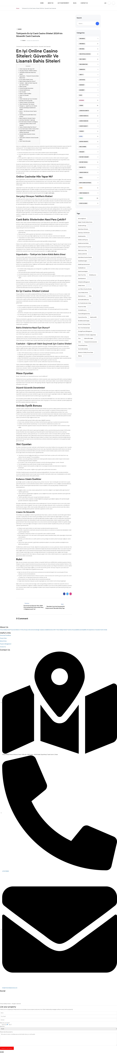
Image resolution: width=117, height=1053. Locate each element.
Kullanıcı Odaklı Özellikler (25, 93)
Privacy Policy (3, 638)
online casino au (83, 172)
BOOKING (81, 100)
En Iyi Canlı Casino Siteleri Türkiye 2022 (29, 129)
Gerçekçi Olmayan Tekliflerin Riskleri (28, 70)
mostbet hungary (84, 157)
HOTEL (80, 136)
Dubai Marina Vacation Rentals (85, 257)
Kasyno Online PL (83, 141)
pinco (80, 177)
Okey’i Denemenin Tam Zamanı (27, 104)
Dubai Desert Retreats (83, 229)
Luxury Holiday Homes (83, 292)
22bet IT (81, 74)
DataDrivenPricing (82, 225)
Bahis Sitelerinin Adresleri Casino (27, 118)
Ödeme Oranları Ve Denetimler (27, 102)
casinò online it (83, 126)
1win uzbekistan (83, 64)
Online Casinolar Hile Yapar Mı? (27, 69)
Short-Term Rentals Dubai (84, 327)
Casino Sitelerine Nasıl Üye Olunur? (28, 127)
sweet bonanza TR (84, 193)
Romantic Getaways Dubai (84, 324)
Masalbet (81, 151)
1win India (81, 48)
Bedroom (2, 1026)
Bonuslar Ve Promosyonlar (26, 100)
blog (80, 95)
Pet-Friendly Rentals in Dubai (84, 303)
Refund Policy (3, 641)
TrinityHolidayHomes (82, 345)
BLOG (74, 3)
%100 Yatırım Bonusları (25, 141)
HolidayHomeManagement (84, 282)
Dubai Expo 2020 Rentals (84, 232)
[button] (109, 3)
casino (19, 29)
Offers (90, 296)
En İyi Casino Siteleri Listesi (26, 79)
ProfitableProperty (82, 310)
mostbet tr (82, 167)
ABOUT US (50, 3)
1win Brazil (82, 43)
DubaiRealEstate (82, 268)
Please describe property (6, 1032)
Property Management (5, 644)
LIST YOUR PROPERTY (63, 3)
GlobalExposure (92, 275)
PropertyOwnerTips (82, 317)
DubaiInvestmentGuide (83, 243)
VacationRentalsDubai (83, 349)
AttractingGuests (82, 218)
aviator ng (82, 79)
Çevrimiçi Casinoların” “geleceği (27, 120)
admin (23, 40)
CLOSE (1, 1052)
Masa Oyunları (23, 86)
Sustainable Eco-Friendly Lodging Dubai (87, 334)
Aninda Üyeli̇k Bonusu (25, 90)
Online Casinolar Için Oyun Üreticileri (28, 99)
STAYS (80, 187)
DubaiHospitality (82, 236)
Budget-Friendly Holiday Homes (85, 222)
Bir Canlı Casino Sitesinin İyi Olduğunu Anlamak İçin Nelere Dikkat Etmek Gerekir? (29, 123)
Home (17, 8)
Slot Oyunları (23, 92)
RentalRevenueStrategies (83, 320)
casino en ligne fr (84, 110)
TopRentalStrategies (88, 338)
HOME (41, 3)
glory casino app (52, 251)
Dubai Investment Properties (84, 246)
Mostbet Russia (83, 162)
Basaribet (81, 90)
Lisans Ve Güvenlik (24, 95)
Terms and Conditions (5, 635)
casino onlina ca (83, 115)
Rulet (21, 97)
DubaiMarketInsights (82, 260)
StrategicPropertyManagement (85, 331)
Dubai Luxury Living (82, 250)
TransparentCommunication (90, 341)
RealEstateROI (93, 317)
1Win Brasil (82, 38)
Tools (79, 338)
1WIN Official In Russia (84, 54)
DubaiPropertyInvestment (84, 264)
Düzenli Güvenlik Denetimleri (26, 88)
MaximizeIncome (82, 296)
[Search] (97, 23)
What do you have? (5, 1023)
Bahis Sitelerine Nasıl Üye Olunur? (28, 81)
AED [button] (105, 3)
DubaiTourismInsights (83, 271)
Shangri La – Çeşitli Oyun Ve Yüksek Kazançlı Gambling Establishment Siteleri (28, 107)
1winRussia (82, 69)
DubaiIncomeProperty (83, 239)
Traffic (79, 341)
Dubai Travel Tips (82, 275)
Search (79, 18)
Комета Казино (83, 203)
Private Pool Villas (82, 306)
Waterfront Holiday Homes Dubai (85, 352)
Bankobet (81, 84)
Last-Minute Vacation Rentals (85, 289)
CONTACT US (84, 3)
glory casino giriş (50, 193)
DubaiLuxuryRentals (82, 253)
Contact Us (3, 646)
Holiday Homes (81, 285)
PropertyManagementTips (84, 313)
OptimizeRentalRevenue (83, 299)
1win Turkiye (82, 59)
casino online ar (83, 121)
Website (80, 356)
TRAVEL (81, 198)
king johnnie (82, 146)
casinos (81, 131)
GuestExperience (82, 278)
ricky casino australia (85, 182)
